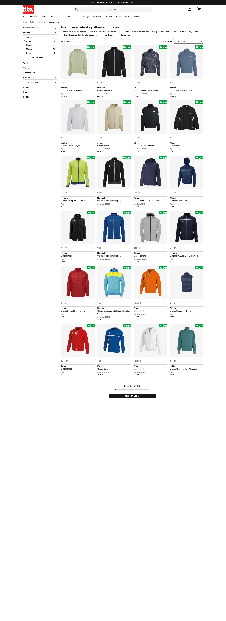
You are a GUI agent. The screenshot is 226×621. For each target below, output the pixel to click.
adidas (64, 87)
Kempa (137, 253)
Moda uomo (40, 22)
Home (25, 22)
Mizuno (173, 142)
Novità (44, 16)
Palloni (70, 16)
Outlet (127, 16)
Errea (136, 308)
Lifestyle (86, 16)
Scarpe (53, 16)
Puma (136, 198)
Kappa (64, 253)
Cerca (113, 9)
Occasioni (34, 16)
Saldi (25, 16)
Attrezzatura (97, 16)
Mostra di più (132, 395)
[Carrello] (199, 9)
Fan (78, 16)
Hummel (101, 87)
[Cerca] (76, 9)
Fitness (118, 16)
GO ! (133, 2)
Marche (137, 16)
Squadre (109, 16)
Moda (62, 16)
